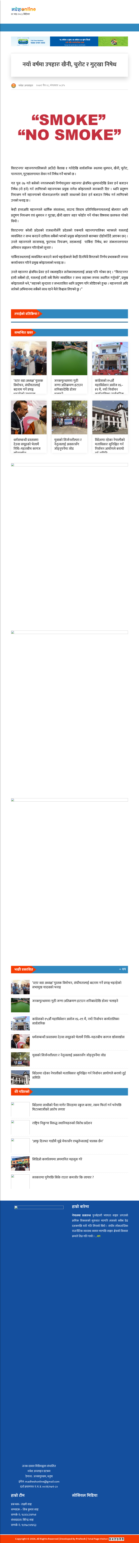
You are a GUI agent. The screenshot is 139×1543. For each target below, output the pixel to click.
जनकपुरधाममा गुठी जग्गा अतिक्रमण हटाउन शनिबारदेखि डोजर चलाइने (68, 387)
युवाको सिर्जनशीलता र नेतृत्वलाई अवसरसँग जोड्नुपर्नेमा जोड (68, 444)
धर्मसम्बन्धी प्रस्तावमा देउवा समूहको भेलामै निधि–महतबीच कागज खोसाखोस (27, 446)
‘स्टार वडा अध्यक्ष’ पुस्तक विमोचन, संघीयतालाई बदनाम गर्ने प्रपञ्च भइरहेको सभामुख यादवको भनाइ (28, 389)
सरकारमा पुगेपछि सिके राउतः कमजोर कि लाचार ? (63, 1177)
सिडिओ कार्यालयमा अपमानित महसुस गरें (57, 1159)
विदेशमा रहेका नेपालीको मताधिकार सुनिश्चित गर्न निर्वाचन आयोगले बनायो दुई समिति (110, 446)
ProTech (81, 1539)
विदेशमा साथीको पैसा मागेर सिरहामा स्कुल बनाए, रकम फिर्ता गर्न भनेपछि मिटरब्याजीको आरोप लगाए (76, 1107)
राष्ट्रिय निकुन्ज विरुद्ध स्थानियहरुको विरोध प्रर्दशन (62, 1123)
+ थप (122, 969)
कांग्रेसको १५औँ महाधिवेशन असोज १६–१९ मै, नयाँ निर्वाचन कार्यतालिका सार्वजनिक (109, 387)
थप (99, 1236)
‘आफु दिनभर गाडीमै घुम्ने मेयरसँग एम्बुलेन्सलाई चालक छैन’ (67, 1141)
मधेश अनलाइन (25, 85)
